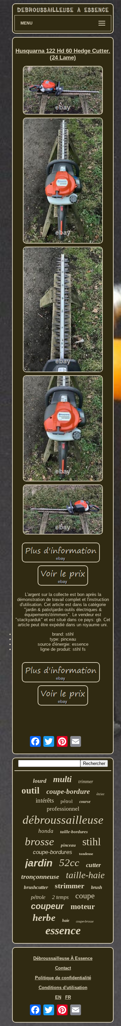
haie (65, 920)
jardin (38, 862)
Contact (63, 968)
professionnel (63, 808)
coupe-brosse (84, 921)
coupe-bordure (68, 791)
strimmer (69, 886)
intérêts (45, 800)
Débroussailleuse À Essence (62, 958)
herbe (44, 917)
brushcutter (36, 887)
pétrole (38, 897)
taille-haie (85, 875)
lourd (39, 780)
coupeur (47, 906)
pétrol (67, 801)
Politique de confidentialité (63, 977)
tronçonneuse (40, 876)
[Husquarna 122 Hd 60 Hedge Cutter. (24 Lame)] (63, 91)
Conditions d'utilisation (63, 987)
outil (31, 790)
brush (96, 887)
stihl (91, 842)
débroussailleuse (63, 819)
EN (58, 997)
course (84, 801)
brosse (39, 842)
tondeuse (86, 854)
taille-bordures (74, 831)
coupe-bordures (52, 852)
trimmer (85, 781)
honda (45, 831)
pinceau (68, 845)
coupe (85, 895)
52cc (69, 862)
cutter (93, 864)
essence (63, 930)
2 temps (60, 897)
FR (68, 997)
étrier (100, 794)
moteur (83, 906)
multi (62, 779)
